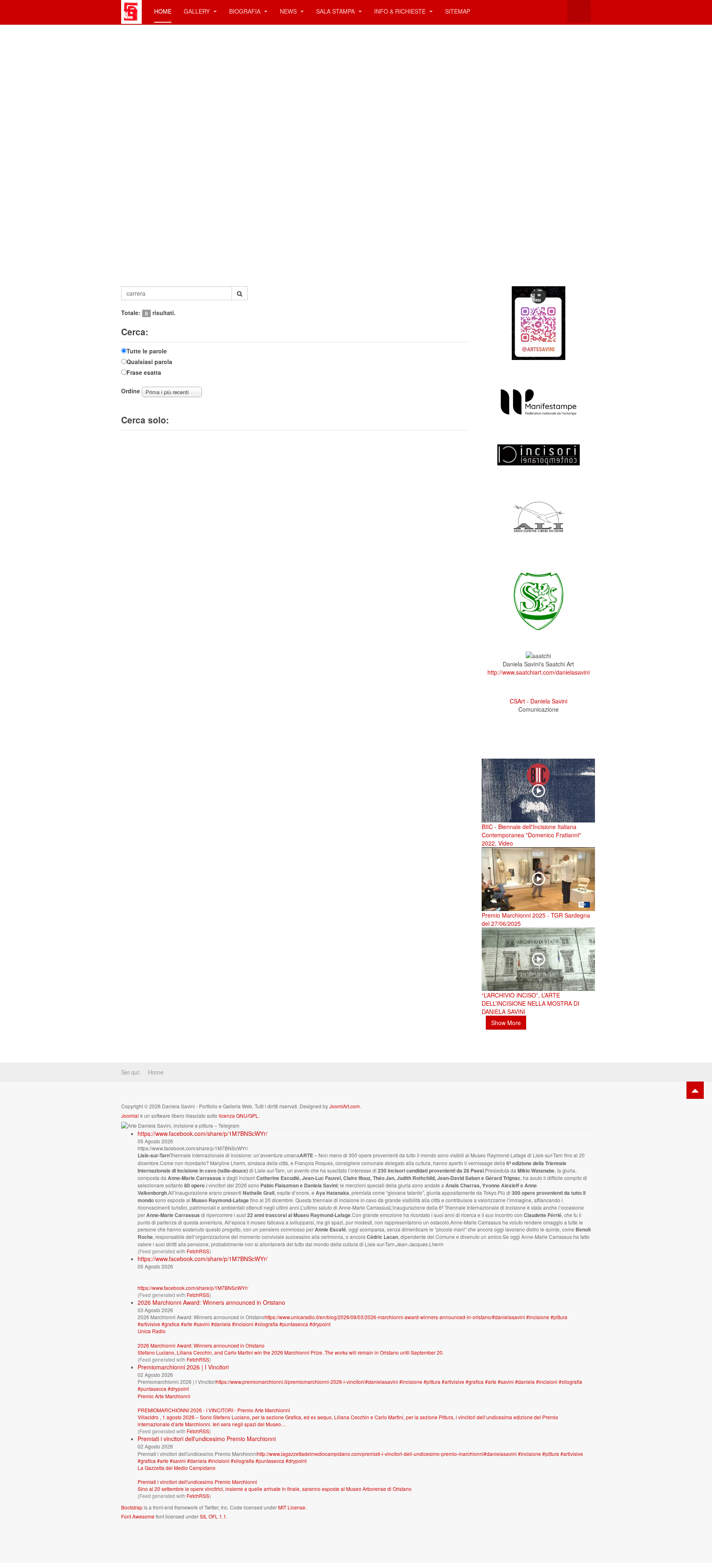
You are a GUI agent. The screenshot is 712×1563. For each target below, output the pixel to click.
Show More (506, 1023)
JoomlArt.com (344, 1106)
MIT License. (292, 1507)
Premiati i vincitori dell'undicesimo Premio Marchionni (207, 1439)
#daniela (221, 1323)
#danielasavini (508, 1316)
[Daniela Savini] (131, 11)
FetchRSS (198, 1251)
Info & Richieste (400, 11)
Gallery (197, 11)
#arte (186, 1323)
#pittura (558, 1316)
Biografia (245, 11)
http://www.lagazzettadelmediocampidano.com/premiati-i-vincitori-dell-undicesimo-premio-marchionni (370, 1453)
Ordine (130, 391)
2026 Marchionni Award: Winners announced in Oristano (211, 1302)
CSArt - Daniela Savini (538, 701)
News (289, 11)
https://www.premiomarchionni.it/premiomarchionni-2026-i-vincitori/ (290, 1381)
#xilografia (266, 1323)
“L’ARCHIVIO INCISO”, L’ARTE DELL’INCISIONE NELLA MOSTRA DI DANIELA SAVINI (530, 1003)
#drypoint (319, 1323)
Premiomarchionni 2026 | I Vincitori (183, 1367)
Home (162, 11)
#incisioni (242, 1323)
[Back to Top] (695, 1090)
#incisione (537, 1316)
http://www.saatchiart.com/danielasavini (538, 672)
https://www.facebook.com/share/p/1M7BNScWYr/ (202, 1133)
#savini (202, 1323)
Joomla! (130, 1115)
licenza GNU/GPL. (239, 1115)
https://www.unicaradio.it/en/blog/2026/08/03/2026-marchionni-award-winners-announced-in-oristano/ (378, 1316)
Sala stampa (336, 11)
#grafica (171, 1323)
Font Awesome (138, 1516)
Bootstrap (132, 1507)
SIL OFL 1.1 (213, 1516)
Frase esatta (143, 372)
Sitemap (457, 11)
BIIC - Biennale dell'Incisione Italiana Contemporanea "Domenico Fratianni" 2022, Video (531, 834)
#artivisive (149, 1323)
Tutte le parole (146, 351)
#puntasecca (293, 1323)
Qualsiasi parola (149, 361)
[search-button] (240, 293)
